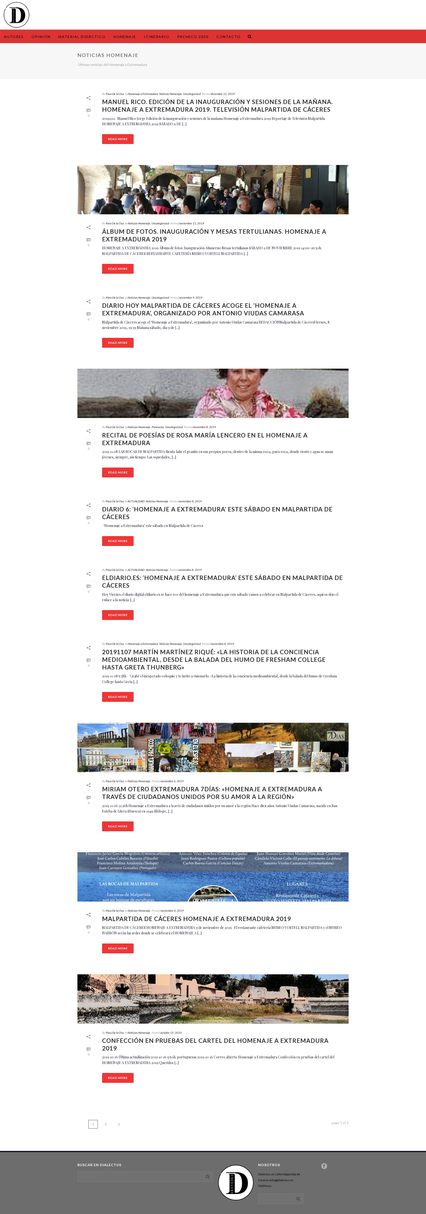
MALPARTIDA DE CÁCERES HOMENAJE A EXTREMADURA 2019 (196, 918)
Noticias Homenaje (170, 94)
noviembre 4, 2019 (172, 910)
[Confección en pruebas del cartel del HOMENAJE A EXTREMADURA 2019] (213, 999)
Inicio (295, 73)
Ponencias (158, 427)
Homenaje (124, 37)
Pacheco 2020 (193, 37)
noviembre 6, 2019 (172, 781)
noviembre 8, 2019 (204, 427)
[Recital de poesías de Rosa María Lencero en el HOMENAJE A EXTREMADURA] (213, 393)
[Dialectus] (16, 15)
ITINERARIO (156, 37)
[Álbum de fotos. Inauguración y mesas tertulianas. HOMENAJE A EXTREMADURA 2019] (213, 189)
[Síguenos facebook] (324, 1166)
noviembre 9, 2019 (190, 297)
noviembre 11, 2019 (191, 223)
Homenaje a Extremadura (324, 73)
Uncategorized (192, 94)
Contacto (228, 37)
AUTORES (14, 37)
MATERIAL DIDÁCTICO (82, 37)
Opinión (41, 37)
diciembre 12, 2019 (223, 94)
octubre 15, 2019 (171, 1032)
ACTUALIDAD (136, 501)
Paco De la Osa (115, 94)
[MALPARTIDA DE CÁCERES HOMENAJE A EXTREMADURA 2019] (213, 877)
